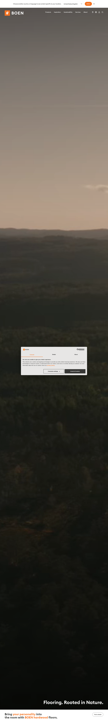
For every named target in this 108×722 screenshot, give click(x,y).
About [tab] (76, 354)
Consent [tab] (32, 354)
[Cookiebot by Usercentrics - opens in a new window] (79, 350)
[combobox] (73, 4)
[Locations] (93, 12)
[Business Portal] (99, 12)
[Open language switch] (96, 12)
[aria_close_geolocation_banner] (94, 4)
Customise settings (53, 371)
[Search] (102, 12)
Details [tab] (54, 354)
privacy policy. (51, 365)
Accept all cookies (75, 371)
